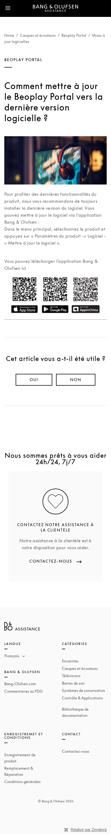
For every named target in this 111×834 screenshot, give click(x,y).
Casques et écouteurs (38, 35)
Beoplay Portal (73, 35)
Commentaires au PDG (23, 691)
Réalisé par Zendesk (89, 829)
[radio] (34, 380)
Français (12, 655)
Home (9, 35)
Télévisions (71, 675)
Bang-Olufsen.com (20, 683)
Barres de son (73, 683)
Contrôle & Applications (82, 698)
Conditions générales (22, 781)
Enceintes (70, 661)
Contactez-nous (75, 751)
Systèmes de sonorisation (83, 690)
